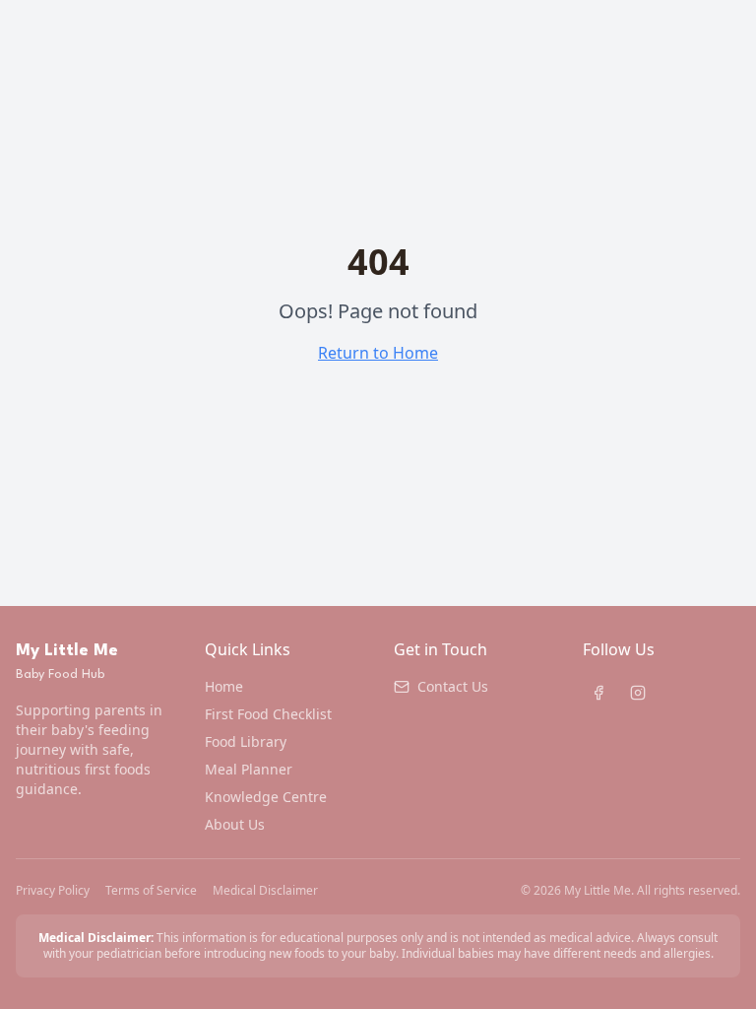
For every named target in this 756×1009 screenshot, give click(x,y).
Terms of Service (151, 891)
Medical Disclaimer (265, 891)
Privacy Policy (53, 891)
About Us (235, 824)
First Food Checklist (268, 714)
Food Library (245, 741)
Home (224, 686)
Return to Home (378, 353)
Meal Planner (248, 769)
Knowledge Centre (266, 796)
